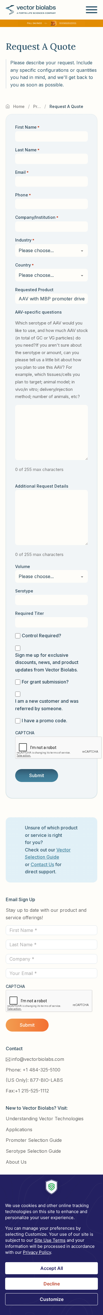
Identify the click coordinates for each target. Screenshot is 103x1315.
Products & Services (37, 106)
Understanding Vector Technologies (45, 1118)
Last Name (27, 149)
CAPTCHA (24, 732)
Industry (24, 239)
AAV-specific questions (38, 312)
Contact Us (42, 864)
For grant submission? (45, 682)
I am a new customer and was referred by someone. (46, 704)
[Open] (91, 9)
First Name (27, 127)
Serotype (24, 590)
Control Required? (41, 635)
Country (24, 264)
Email (22, 172)
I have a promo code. (44, 720)
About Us (16, 1162)
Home (19, 106)
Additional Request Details (41, 486)
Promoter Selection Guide (34, 1140)
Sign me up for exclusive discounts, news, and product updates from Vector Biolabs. (46, 662)
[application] (51, 1245)
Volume (22, 566)
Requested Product (34, 289)
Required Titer (29, 613)
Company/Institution (36, 217)
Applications (19, 1129)
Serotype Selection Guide (33, 1151)
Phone (23, 194)
